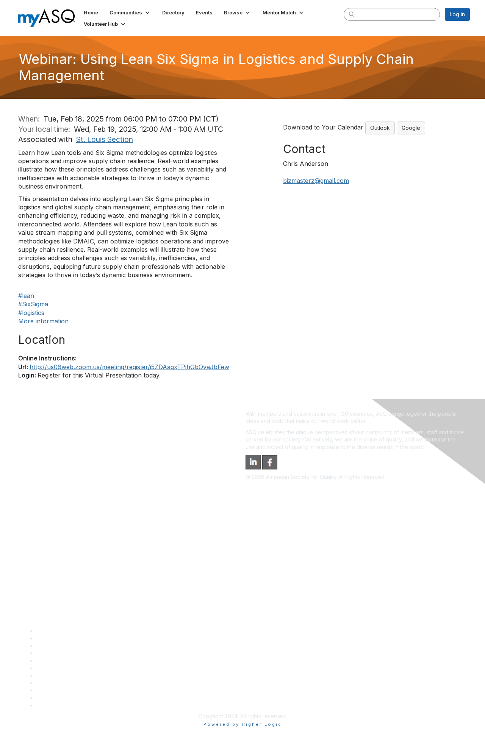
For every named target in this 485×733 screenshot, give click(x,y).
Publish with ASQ (57, 653)
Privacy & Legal (55, 638)
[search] (352, 14)
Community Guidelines (63, 660)
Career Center (54, 646)
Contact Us (50, 675)
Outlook (380, 128)
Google (411, 128)
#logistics (31, 313)
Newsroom (49, 705)
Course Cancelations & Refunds (76, 683)
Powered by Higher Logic (242, 724)
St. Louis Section (104, 139)
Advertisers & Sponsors (65, 690)
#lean (26, 295)
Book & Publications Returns (71, 668)
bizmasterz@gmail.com (316, 180)
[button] (130, 12)
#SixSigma (33, 304)
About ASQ (50, 631)
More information (43, 321)
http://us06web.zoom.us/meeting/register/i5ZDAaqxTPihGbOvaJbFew (129, 367)
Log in (457, 14)
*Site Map (49, 697)
